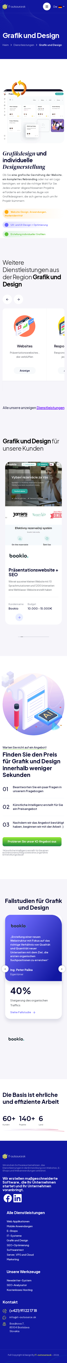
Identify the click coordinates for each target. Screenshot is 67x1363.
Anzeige (25, 370)
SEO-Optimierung (18, 1245)
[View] (19, 617)
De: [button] (55, 6)
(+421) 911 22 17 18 (23, 1310)
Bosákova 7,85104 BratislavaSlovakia (19, 1327)
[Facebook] (8, 1197)
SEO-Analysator (17, 1285)
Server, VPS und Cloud (20, 1254)
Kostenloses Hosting (19, 1289)
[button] (7, 299)
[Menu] (47, 6)
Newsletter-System (19, 1280)
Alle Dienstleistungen (26, 1212)
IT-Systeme (14, 1235)
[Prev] (7, 299)
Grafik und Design (17, 1240)
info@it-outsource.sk (22, 1317)
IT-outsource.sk (43, 1355)
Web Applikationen (18, 1221)
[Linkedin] (17, 1197)
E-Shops (12, 1230)
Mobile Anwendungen (20, 1226)
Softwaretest (15, 1249)
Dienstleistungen (24, 44)
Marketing (13, 1259)
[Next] (18, 299)
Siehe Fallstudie (21, 1012)
